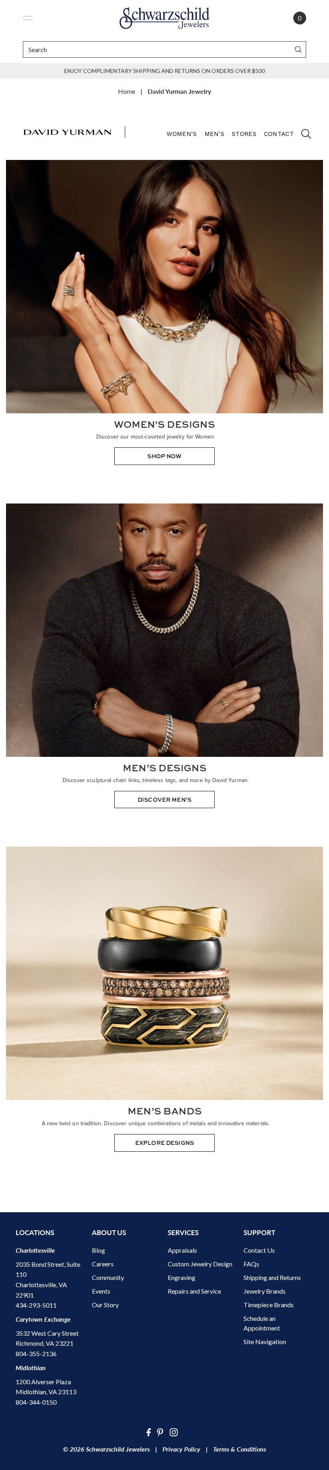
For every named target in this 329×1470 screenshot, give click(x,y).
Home (126, 91)
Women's (182, 133)
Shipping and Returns (272, 1277)
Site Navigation (265, 1341)
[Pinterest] (160, 1431)
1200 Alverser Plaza (43, 1381)
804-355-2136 (36, 1353)
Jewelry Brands (265, 1291)
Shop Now (164, 456)
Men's (215, 133)
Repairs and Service (194, 1291)
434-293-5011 (36, 1305)
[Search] (298, 49)
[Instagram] (174, 1431)
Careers (103, 1264)
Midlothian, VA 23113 (46, 1391)
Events (101, 1291)
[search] (302, 136)
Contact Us (259, 1250)
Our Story (105, 1304)
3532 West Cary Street (47, 1333)
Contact (279, 133)
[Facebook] (148, 1431)
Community (108, 1277)
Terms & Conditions (239, 1449)
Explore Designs (164, 1142)
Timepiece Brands (269, 1304)
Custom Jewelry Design (200, 1264)
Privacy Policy (181, 1449)
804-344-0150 (36, 1402)
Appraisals (182, 1250)
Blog (98, 1250)
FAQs (251, 1264)
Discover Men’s (164, 799)
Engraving (181, 1277)
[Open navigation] (27, 18)
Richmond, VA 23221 (44, 1343)
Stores (244, 133)
